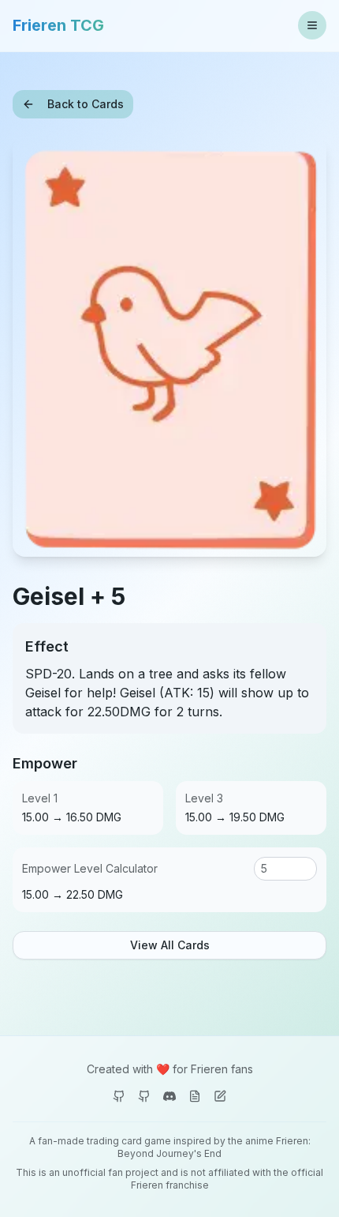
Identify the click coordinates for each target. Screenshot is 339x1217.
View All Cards (170, 945)
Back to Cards (85, 104)
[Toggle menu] (312, 25)
